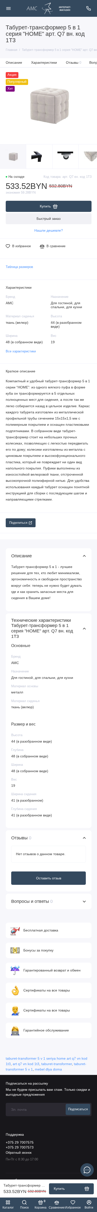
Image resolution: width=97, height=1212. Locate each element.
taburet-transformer (56, 1064)
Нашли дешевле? (48, 230)
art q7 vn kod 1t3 (26, 1064)
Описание (14, 62)
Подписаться (78, 1109)
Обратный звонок (19, 1152)
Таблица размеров (19, 267)
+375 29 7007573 (20, 1147)
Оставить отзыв (48, 878)
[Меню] (8, 8)
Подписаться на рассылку (27, 1083)
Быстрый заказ (48, 219)
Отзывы (74, 62)
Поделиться (18, 523)
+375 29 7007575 (20, 1142)
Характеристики (44, 62)
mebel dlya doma (48, 1069)
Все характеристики (21, 351)
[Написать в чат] (87, 1169)
